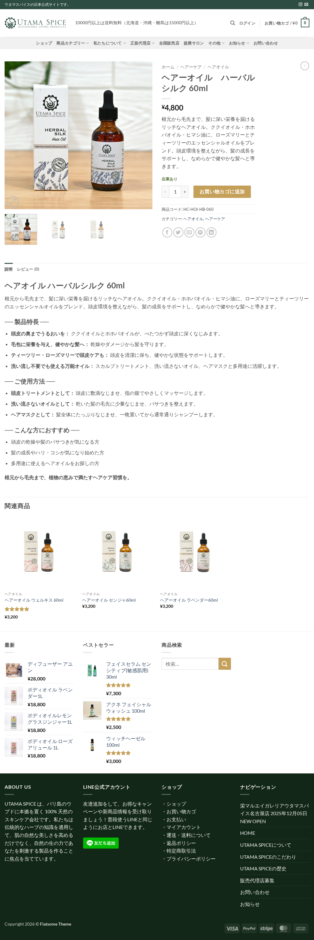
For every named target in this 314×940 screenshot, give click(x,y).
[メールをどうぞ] (306, 4)
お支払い (176, 819)
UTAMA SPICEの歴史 (263, 868)
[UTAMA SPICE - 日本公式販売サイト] (35, 23)
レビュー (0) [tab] (28, 269)
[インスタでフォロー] (300, 4)
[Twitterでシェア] (178, 232)
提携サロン (194, 42)
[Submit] (225, 664)
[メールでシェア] (189, 232)
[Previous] (15, 135)
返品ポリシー (181, 843)
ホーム (168, 66)
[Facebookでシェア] (167, 232)
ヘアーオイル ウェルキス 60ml (34, 600)
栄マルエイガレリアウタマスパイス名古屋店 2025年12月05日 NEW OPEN (274, 813)
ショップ (44, 42)
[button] (247, 23)
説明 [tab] (9, 269)
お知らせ (237, 42)
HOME (247, 833)
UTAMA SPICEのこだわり (268, 857)
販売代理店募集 (257, 880)
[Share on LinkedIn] (211, 232)
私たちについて (108, 42)
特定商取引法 (181, 850)
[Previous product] (305, 65)
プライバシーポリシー (191, 858)
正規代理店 (140, 42)
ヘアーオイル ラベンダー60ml (189, 600)
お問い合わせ (266, 42)
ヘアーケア (191, 66)
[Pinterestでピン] (200, 232)
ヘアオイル (218, 66)
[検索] (232, 23)
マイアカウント (184, 827)
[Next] (141, 135)
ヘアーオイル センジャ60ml (109, 600)
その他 (214, 42)
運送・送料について (189, 835)
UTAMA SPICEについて (265, 845)
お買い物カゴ (181, 811)
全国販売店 (169, 42)
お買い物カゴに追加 (222, 191)
